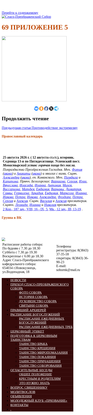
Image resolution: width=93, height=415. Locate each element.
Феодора (64, 197)
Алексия (22, 201)
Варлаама (58, 181)
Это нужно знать (34, 383)
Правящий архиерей (28, 310)
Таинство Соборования (40, 365)
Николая (50, 205)
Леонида (21, 205)
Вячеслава (10, 185)
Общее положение (35, 374)
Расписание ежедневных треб (46, 327)
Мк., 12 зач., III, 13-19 (65, 209)
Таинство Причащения (40, 361)
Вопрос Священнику (29, 387)
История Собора (33, 297)
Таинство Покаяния (37, 357)
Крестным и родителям (40, 378)
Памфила (71, 177)
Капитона (10, 181)
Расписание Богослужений (35, 314)
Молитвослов (22, 392)
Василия (46, 201)
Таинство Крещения (37, 348)
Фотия (77, 169)
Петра (20, 197)
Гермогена (21, 193)
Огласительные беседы (31, 370)
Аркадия (37, 193)
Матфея (28, 189)
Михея (67, 185)
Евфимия (42, 189)
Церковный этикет (27, 331)
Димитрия (73, 189)
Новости (18, 280)
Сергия (72, 181)
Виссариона (11, 189)
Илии (83, 181)
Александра (11, 177)
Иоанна (40, 185)
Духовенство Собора (38, 301)
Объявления (21, 396)
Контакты (19, 405)
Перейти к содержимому (20, 13)
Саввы (7, 193)
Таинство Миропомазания (43, 352)
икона (8, 173)
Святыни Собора (33, 305)
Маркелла (67, 193)
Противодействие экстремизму (40, 128)
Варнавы (57, 189)
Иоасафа (26, 185)
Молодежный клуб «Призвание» (38, 400)
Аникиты (23, 173)
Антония (54, 185)
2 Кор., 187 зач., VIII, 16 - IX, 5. (25, 209)
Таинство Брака (33, 344)
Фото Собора (30, 292)
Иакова (8, 197)
